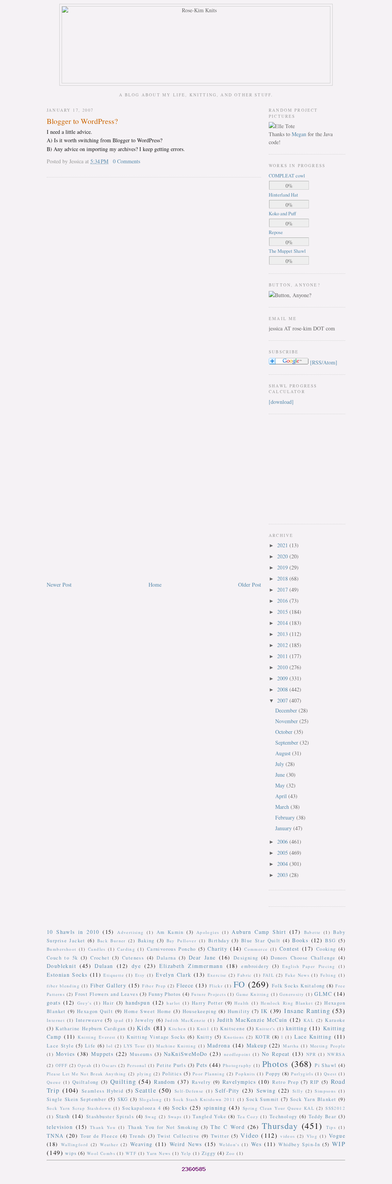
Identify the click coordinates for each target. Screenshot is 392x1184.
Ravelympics (239, 1081)
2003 (283, 874)
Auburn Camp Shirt (259, 931)
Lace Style (60, 1046)
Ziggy (209, 1153)
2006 (283, 841)
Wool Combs (101, 1153)
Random (164, 1081)
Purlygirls (302, 1074)
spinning (215, 1107)
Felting (328, 975)
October (284, 731)
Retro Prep (285, 1082)
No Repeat (276, 1053)
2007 (283, 700)
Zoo (230, 1153)
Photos (275, 1063)
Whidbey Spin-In (299, 1144)
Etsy (140, 975)
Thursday (280, 1125)
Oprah (84, 1065)
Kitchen (177, 1028)
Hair (108, 1003)
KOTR (262, 1037)
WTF (131, 1153)
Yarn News (159, 1153)
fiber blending (63, 986)
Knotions (234, 1037)
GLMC (323, 993)
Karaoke (335, 1020)
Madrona (218, 1045)
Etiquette (113, 975)
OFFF (62, 1065)
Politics (172, 1073)
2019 (283, 567)
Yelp (186, 1153)
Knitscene (232, 1028)
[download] (281, 401)
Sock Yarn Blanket (313, 1099)
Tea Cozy (247, 1116)
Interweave (89, 1020)
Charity (217, 948)
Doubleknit (61, 965)
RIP (314, 1082)
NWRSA (336, 1054)
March (283, 806)
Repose (276, 232)
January (284, 828)
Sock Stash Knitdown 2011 (204, 1099)
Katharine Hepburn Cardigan (91, 1028)
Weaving (141, 1144)
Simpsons (325, 1091)
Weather (109, 1144)
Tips (331, 1127)
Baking (146, 940)
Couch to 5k (62, 958)
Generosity (291, 994)
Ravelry (201, 1082)
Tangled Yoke (209, 1116)
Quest (330, 1074)
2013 (283, 634)
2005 (283, 852)
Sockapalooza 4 (141, 1108)
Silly (297, 1091)
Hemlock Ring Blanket (287, 1003)
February (285, 817)
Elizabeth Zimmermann (191, 965)
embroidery (255, 966)
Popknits (245, 1074)
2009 (283, 678)
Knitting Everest (97, 1037)
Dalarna (166, 958)
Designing (246, 958)
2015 (283, 611)
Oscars (109, 1065)
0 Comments (126, 161)
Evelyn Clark (173, 974)
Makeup (257, 1045)
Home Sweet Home (147, 1011)
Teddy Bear (322, 1116)
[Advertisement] (292, 468)
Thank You (103, 1127)
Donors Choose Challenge (303, 958)
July (280, 764)
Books (300, 940)
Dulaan (104, 965)
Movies (65, 1053)
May (280, 785)
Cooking (326, 949)
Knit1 (203, 1028)
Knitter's (265, 1028)
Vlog (312, 1136)
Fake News (297, 975)
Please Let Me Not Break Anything (86, 1074)
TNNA (55, 1135)
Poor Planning (209, 1074)
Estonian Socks (67, 974)
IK (264, 1011)
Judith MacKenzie (185, 1020)
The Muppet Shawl (287, 251)
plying (144, 1074)
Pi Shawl (325, 1065)
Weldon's (229, 1144)
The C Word (228, 1126)
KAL (309, 1020)
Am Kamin (170, 932)
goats (53, 1002)
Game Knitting (252, 994)
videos (287, 1136)
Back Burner (111, 940)
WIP (338, 1143)
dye (136, 965)
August (283, 753)
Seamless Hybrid (103, 1091)
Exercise (217, 975)
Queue (54, 1082)
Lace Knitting (313, 1036)
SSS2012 (335, 1108)
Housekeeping (200, 1011)
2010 (283, 667)
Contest (289, 948)
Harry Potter (207, 1003)
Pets (201, 1065)
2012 (283, 645)
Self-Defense (189, 1091)
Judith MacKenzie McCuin (252, 1019)
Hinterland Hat (283, 195)
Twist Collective (178, 1136)
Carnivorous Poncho (171, 949)
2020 (283, 556)
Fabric (244, 975)
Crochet (99, 958)
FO (239, 984)
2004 (283, 863)
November (287, 721)
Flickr (216, 986)
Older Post (249, 584)
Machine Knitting (176, 1046)
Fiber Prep (154, 986)
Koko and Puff (282, 213)
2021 (283, 545)
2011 (283, 656)
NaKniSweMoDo (185, 1053)
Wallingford (74, 1144)
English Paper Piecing (308, 966)
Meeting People (328, 1046)
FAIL (268, 975)
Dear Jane (202, 957)
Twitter (220, 1136)
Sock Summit (262, 1099)
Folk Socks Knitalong (298, 985)
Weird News (186, 1144)
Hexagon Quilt (95, 1011)
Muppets (102, 1053)
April (281, 796)
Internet (56, 1020)
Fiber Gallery (108, 985)
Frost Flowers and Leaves (106, 994)
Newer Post (59, 584)
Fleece (184, 985)
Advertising (130, 932)
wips (71, 1153)
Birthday (218, 940)
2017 (283, 589)
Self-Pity (227, 1090)
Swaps (175, 1116)
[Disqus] (154, 281)
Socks (179, 1107)
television (60, 1126)
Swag (151, 1116)
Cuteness (133, 958)
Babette (312, 932)
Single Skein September (76, 1099)
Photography (237, 1065)
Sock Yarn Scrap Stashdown (79, 1108)
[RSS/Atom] (323, 362)
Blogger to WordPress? (82, 121)
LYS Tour (134, 1046)
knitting (296, 1028)
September (287, 742)
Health (241, 1003)
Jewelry (144, 1020)
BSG (330, 940)
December (287, 710)
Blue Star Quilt (261, 940)
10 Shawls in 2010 (73, 931)
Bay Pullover (182, 940)
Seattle (145, 1090)
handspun (138, 1002)
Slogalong (150, 1099)
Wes (256, 1144)
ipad (119, 1020)
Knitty (204, 1037)
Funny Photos (165, 994)
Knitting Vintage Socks (156, 1037)
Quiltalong (85, 1082)
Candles (97, 949)
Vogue (337, 1135)
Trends (137, 1136)
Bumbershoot (61, 949)
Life (90, 1046)
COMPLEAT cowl (287, 175)
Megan (299, 134)
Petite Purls (171, 1065)
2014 (283, 622)
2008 (283, 689)
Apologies (207, 932)
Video (249, 1135)
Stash (63, 1116)
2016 (283, 600)
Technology (283, 1116)
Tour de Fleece (99, 1136)
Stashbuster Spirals (110, 1116)
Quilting (123, 1081)
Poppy (273, 1073)
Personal (136, 1065)
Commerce (256, 949)
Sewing (266, 1090)
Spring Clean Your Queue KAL (278, 1108)
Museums (141, 1054)
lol (109, 1046)
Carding (126, 949)
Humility (239, 1011)
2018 (283, 578)
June (280, 774)
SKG (123, 1099)
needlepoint (237, 1054)
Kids (144, 1027)
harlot (173, 1003)
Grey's (84, 1003)
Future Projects (208, 994)
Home (155, 584)
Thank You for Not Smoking (163, 1127)
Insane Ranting (307, 1010)
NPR (311, 1054)
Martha (291, 1046)
